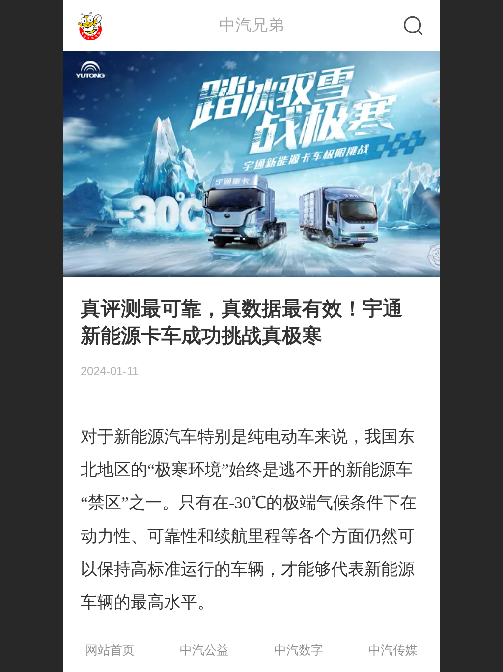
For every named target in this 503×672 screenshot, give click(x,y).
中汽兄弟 (251, 25)
